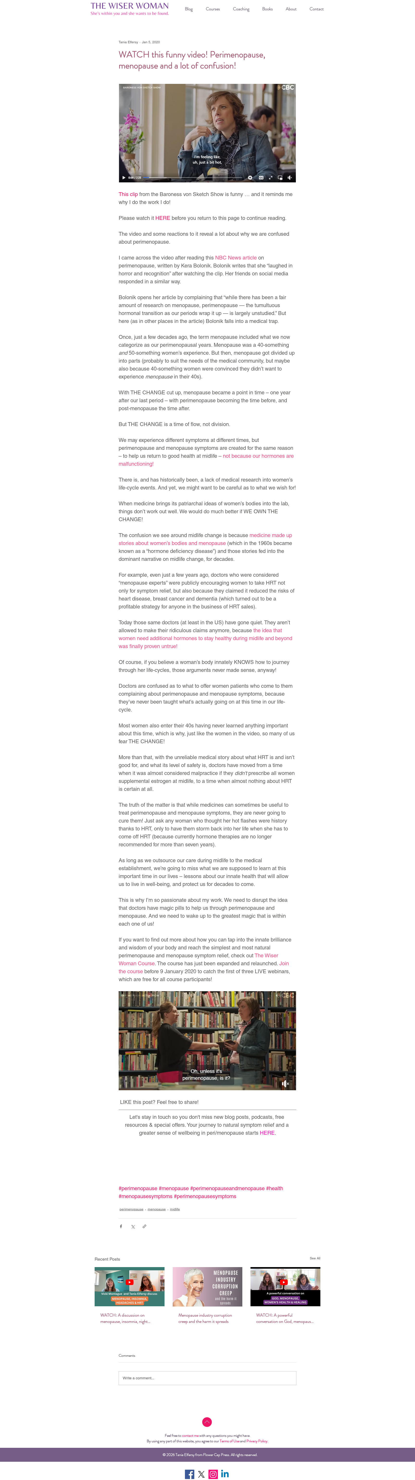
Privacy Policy (256, 1441)
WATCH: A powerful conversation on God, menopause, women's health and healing (285, 1318)
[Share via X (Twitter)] (132, 1226)
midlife (175, 1209)
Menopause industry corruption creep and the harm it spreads (205, 1318)
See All (315, 1258)
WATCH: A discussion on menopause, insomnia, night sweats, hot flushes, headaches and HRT (126, 1318)
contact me (190, 1435)
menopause (157, 1209)
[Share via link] (144, 1226)
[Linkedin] (225, 1474)
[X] (201, 1474)
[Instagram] (213, 1474)
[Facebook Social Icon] (189, 1474)
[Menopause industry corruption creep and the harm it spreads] (208, 1287)
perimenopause (131, 1209)
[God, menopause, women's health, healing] (285, 1286)
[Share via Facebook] (121, 1226)
